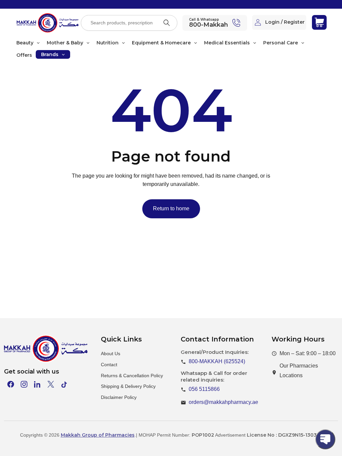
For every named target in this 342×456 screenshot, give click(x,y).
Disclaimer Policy (119, 397)
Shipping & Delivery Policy (128, 386)
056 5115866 (204, 389)
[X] (50, 384)
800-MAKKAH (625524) (217, 361)
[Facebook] (10, 384)
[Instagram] (24, 384)
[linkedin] (37, 384)
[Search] (167, 23)
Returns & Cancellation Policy (132, 375)
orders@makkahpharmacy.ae (223, 402)
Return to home (171, 208)
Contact (109, 364)
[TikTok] (64, 384)
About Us (110, 353)
